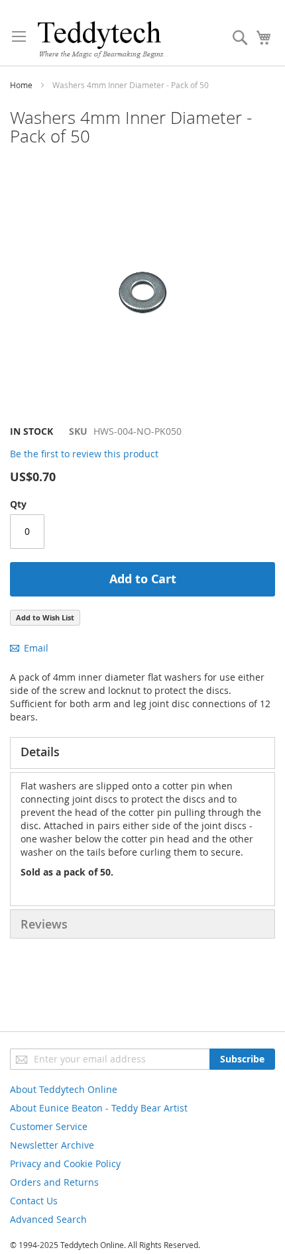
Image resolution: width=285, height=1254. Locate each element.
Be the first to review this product (84, 453)
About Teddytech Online (63, 1089)
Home (21, 85)
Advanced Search (48, 1219)
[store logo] (102, 39)
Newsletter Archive (52, 1145)
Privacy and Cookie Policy (65, 1163)
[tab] (142, 753)
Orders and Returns (54, 1182)
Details (40, 752)
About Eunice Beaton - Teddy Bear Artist (99, 1108)
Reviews (44, 924)
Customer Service (48, 1126)
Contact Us (34, 1200)
